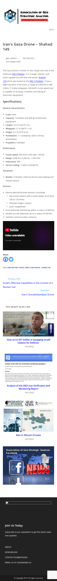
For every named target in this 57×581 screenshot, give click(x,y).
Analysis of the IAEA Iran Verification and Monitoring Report (28, 387)
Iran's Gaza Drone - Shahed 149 (37, 267)
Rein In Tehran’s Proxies (28, 435)
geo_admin (11, 58)
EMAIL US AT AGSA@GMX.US (18, 562)
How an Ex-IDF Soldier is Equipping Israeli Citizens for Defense (28, 341)
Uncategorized (13, 61)
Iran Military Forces (15, 267)
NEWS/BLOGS (11, 552)
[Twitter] (11, 259)
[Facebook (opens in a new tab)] (28, 3)
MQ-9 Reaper (18, 74)
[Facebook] (5, 259)
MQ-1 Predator (36, 81)
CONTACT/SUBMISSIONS (16, 557)
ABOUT (8, 547)
